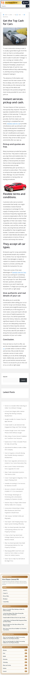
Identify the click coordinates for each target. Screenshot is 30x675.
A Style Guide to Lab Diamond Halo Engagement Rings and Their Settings (15, 621)
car (4, 349)
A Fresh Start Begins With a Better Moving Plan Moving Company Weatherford (14, 413)
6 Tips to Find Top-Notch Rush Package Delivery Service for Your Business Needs (14, 537)
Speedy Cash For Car (13, 124)
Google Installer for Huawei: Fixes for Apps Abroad (14, 617)
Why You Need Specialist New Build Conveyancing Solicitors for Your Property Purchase (15, 529)
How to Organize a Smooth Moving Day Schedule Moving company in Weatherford (15, 455)
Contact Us (5, 593)
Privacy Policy (6, 596)
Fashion (4, 668)
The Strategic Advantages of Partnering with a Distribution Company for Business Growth (13, 497)
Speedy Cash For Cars (19, 272)
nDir (19, 14)
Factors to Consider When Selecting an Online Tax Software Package (13, 610)
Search (5, 376)
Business (5, 17)
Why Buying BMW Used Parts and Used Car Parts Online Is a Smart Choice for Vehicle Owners (14, 553)
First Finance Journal (11, 2)
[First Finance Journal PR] (2, 2)
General (4, 671)
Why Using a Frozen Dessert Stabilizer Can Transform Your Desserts (14, 629)
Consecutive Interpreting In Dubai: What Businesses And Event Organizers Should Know (14, 510)
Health (4, 656)
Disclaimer (5, 599)
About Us (5, 590)
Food (4, 653)
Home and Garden (7, 665)
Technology (5, 662)
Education (5, 659)
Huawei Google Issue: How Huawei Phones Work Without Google (13, 625)
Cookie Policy (6, 601)
